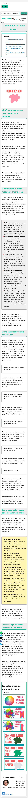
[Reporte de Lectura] (6, 4)
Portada (3, 18)
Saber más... (9, 794)
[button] (3, 9)
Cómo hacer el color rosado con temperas (15, 44)
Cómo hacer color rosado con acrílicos (14, 46)
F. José (18, 19)
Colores (9, 18)
